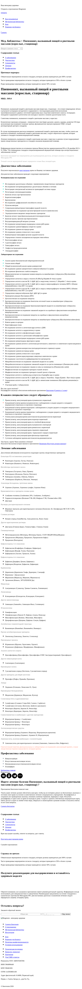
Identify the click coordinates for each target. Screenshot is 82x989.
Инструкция (9, 932)
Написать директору (12, 952)
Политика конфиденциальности (17, 942)
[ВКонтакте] (3, 775)
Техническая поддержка (14, 949)
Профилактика (10, 68)
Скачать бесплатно (8, 806)
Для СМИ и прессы (12, 957)
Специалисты (10, 63)
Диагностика (10, 60)
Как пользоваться (11, 19)
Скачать (4, 32)
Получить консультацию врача (12, 839)
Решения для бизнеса (12, 27)
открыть (4, 13)
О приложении (10, 927)
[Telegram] (14, 775)
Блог (7, 24)
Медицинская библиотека (14, 22)
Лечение (8, 66)
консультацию (24, 170)
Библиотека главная (8, 770)
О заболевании (10, 58)
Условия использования (13, 945)
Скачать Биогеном (11, 924)
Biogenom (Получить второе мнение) (52, 444)
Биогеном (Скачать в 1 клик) (56, 390)
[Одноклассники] (9, 775)
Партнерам (9, 954)
